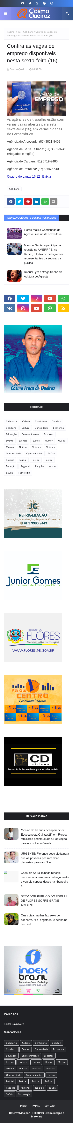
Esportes (49, 434)
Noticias (36, 447)
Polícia (51, 453)
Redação (10, 466)
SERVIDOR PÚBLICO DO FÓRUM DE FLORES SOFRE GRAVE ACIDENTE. (44, 901)
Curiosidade (41, 427)
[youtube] (50, 298)
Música (10, 447)
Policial (10, 460)
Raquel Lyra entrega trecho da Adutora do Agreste (43, 274)
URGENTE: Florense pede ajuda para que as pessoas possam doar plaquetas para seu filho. (45, 858)
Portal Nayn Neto (14, 1024)
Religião (39, 466)
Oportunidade (13, 453)
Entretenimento (30, 434)
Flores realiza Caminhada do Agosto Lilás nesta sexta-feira (43, 232)
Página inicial (14, 31)
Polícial (22, 460)
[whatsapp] (37, 3)
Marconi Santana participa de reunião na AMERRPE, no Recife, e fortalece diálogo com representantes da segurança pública (43, 254)
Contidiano (41, 421)
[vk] (9, 308)
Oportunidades (34, 453)
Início (23, 1105)
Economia (58, 427)
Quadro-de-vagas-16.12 (23, 176)
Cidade (26, 421)
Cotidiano (28, 31)
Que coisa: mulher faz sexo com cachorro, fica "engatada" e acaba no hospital (44, 920)
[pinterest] (44, 3)
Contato (50, 1105)
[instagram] (51, 3)
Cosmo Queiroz (18, 69)
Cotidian (56, 421)
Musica (62, 440)
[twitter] (30, 3)
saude (52, 466)
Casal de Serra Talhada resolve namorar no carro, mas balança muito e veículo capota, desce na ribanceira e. (45, 879)
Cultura (26, 427)
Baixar (46, 176)
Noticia (23, 447)
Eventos (23, 440)
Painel (36, 1105)
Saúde (9, 472)
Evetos (36, 440)
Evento (9, 440)
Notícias (50, 447)
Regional (25, 466)
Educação (11, 434)
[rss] (63, 308)
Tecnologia (24, 472)
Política (49, 460)
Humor (49, 440)
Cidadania (11, 421)
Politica (36, 460)
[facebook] (22, 3)
